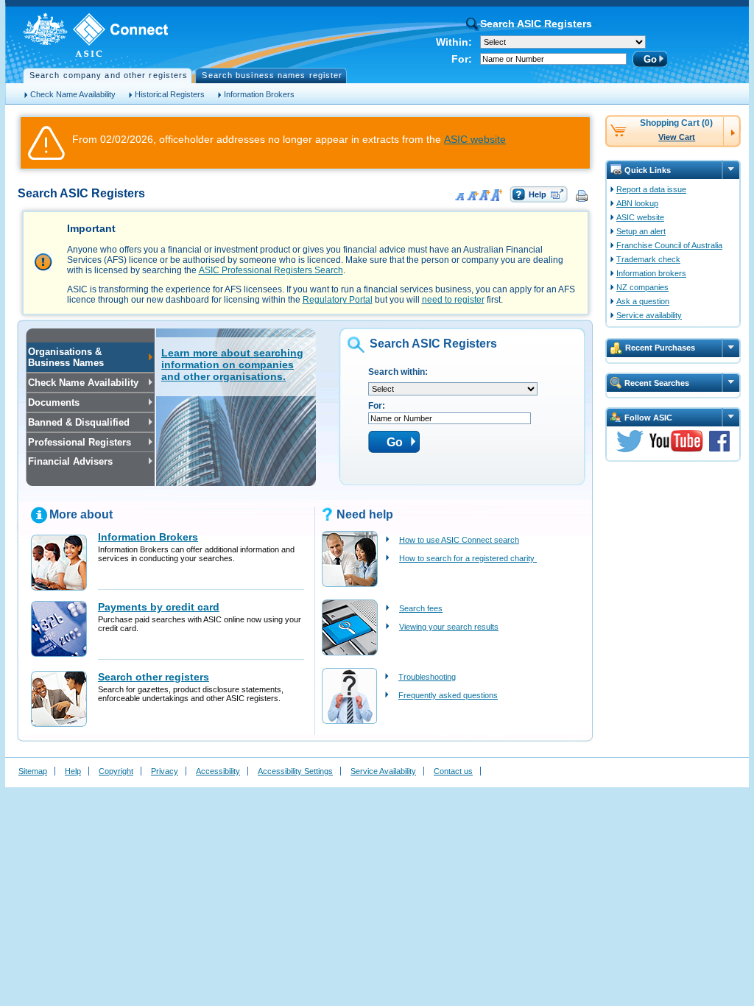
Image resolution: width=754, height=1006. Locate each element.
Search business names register (272, 75)
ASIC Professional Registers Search (271, 270)
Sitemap (32, 771)
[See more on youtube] (676, 449)
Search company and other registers (108, 75)
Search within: (398, 372)
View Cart (676, 137)
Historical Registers (170, 94)
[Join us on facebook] (719, 449)
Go (650, 59)
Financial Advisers (70, 461)
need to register (453, 300)
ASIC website (475, 139)
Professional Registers (79, 442)
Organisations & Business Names (65, 357)
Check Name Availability (73, 94)
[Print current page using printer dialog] (583, 195)
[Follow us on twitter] (630, 449)
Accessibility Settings (295, 771)
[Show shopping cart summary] (732, 129)
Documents (53, 402)
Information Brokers (259, 94)
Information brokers (651, 273)
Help (537, 194)
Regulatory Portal (338, 300)
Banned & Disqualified (78, 422)
